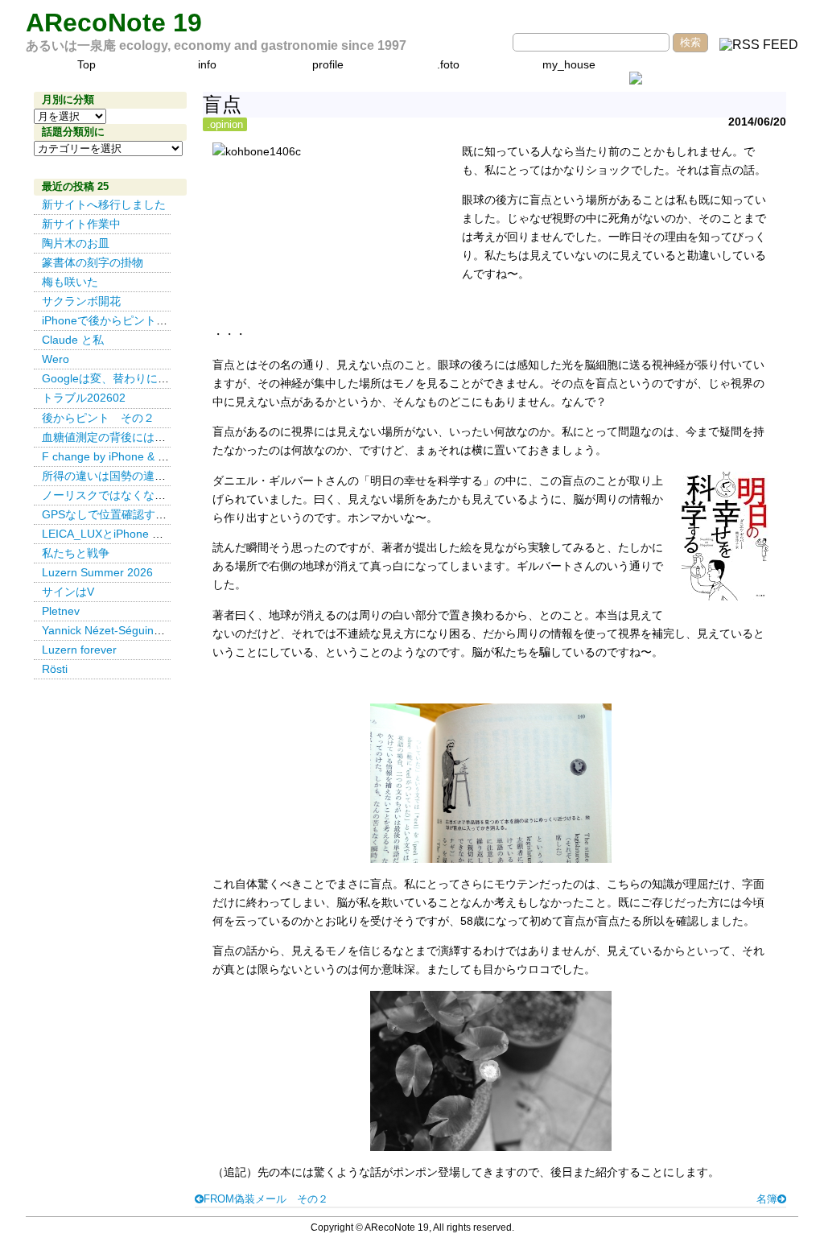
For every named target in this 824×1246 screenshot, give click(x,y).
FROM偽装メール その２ (266, 1199)
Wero (55, 359)
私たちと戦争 (75, 553)
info (207, 64)
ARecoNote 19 (114, 22)
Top (86, 64)
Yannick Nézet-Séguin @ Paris (123, 630)
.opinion (225, 124)
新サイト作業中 (81, 223)
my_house (568, 64)
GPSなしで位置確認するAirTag (120, 514)
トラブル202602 (84, 397)
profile (328, 64)
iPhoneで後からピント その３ (121, 320)
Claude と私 (73, 339)
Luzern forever (79, 649)
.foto (448, 64)
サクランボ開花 (81, 301)
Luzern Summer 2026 (97, 572)
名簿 (766, 1199)
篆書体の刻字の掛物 (92, 262)
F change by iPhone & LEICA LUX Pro (138, 456)
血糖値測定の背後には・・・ (115, 437)
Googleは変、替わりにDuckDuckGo (133, 378)
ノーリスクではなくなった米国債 (126, 495)
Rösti (55, 668)
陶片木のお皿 (75, 243)
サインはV (68, 591)
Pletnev (61, 610)
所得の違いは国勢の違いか (109, 475)
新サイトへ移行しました (104, 204)
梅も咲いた (70, 281)
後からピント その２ (98, 417)
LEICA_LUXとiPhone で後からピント (136, 533)
